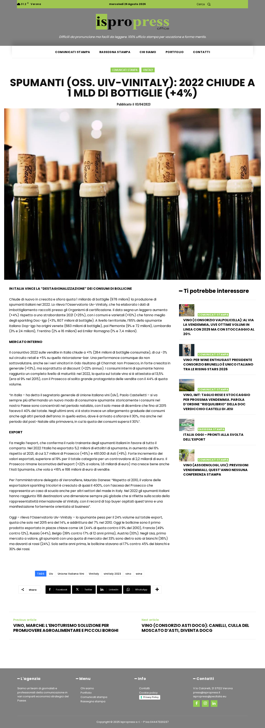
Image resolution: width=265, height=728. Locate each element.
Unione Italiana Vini (71, 573)
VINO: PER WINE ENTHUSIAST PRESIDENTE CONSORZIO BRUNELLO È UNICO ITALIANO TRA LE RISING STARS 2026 (218, 364)
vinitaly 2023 (112, 573)
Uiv (51, 573)
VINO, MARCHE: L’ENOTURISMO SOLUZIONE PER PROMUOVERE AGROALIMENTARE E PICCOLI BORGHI (65, 628)
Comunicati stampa (125, 70)
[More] (157, 589)
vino (128, 573)
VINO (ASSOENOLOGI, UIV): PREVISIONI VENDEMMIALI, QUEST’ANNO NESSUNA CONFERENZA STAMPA (215, 470)
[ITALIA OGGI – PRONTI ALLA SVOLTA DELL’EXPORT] (186, 425)
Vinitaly (148, 70)
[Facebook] (196, 703)
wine (139, 573)
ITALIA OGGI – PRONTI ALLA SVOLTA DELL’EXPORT (213, 437)
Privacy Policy (151, 697)
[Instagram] (205, 703)
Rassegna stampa (211, 429)
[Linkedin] (214, 703)
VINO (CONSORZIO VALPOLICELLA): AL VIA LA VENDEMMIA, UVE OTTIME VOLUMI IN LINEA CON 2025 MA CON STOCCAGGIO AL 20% (218, 327)
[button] (205, 4)
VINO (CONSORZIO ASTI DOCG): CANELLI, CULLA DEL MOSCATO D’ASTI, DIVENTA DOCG (195, 628)
